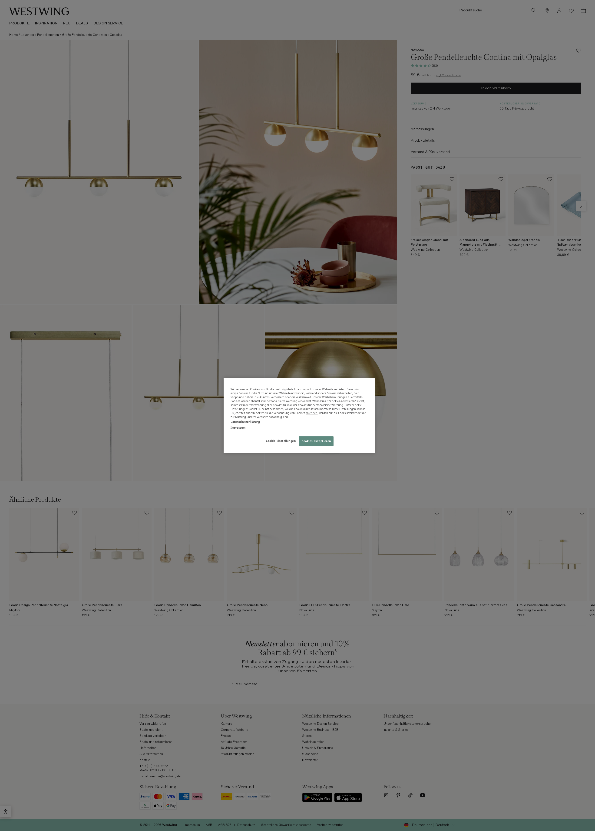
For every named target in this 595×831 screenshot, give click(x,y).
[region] (299, 415)
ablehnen (311, 413)
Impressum (238, 427)
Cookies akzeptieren (316, 441)
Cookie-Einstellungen (281, 441)
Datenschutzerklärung (245, 422)
